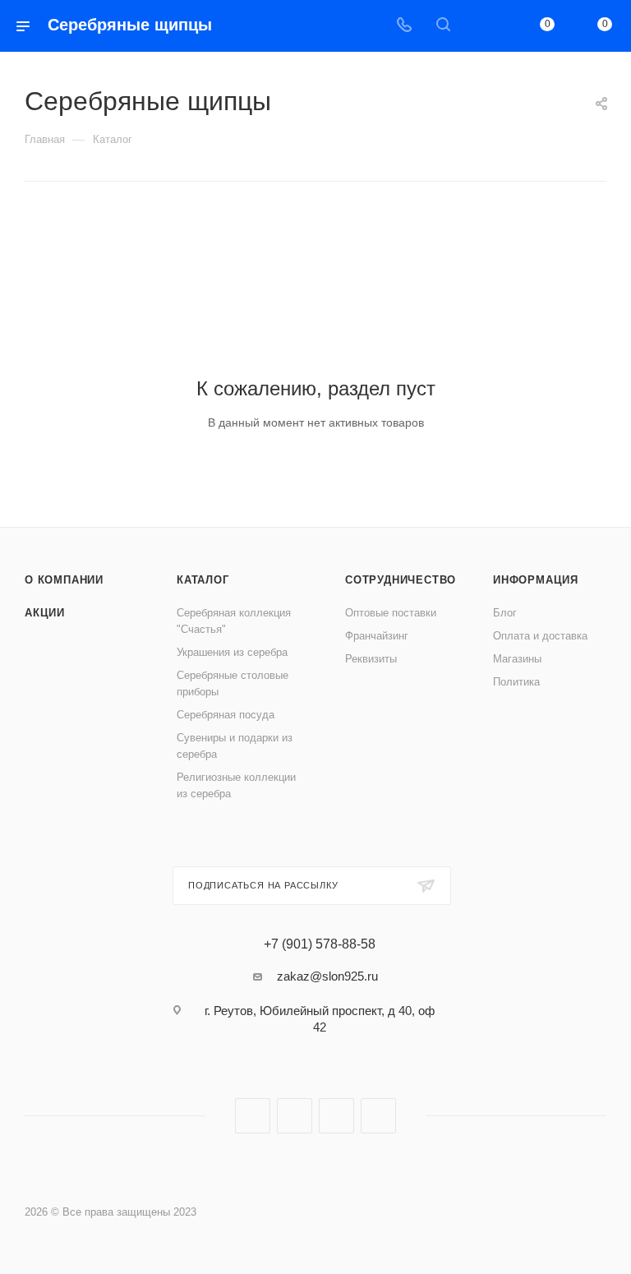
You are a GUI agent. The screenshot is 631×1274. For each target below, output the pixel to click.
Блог (505, 613)
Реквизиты (371, 659)
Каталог (203, 580)
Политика (516, 682)
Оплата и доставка (540, 636)
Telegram (294, 1115)
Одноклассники (336, 1115)
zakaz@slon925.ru (327, 976)
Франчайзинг (376, 636)
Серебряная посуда (225, 715)
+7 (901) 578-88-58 (319, 944)
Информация (535, 580)
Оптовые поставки (390, 613)
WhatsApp (378, 1115)
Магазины (517, 659)
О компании (64, 580)
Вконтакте (252, 1115)
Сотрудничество (400, 580)
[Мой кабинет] (482, 26)
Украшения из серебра (232, 652)
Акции (45, 613)
